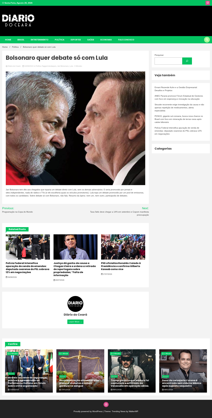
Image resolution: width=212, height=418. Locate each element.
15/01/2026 (65, 390)
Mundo (11, 374)
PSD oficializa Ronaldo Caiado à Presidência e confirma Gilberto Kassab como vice (121, 266)
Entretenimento (39, 39)
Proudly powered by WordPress (88, 411)
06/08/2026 (12, 277)
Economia (106, 39)
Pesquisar (159, 55)
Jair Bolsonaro (63, 66)
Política (59, 39)
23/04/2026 (14, 390)
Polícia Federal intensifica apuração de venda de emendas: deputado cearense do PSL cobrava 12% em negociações (27, 267)
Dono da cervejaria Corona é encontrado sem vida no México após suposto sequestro (181, 383)
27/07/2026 (107, 274)
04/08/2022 (29, 66)
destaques (52, 66)
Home (8, 39)
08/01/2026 (117, 390)
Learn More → (75, 322)
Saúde (90, 39)
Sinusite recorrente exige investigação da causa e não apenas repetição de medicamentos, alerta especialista (179, 107)
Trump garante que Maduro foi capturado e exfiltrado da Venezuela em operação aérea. (130, 383)
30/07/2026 (59, 280)
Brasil (20, 39)
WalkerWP (133, 411)
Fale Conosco (126, 39)
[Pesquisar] (187, 61)
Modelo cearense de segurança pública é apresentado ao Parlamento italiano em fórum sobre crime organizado (27, 382)
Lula (71, 66)
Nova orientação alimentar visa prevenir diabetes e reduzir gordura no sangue (79, 383)
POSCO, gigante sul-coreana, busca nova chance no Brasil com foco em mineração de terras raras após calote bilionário (179, 119)
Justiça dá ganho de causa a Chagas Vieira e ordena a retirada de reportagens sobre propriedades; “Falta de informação (75, 269)
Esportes (76, 39)
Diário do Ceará (14, 66)
